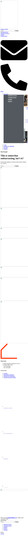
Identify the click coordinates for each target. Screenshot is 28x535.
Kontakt (5, 373)
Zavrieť (2, 533)
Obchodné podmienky (9, 374)
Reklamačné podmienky (9, 376)
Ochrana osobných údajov (10, 377)
